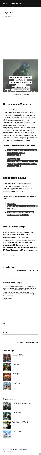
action (6, 255)
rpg (12, 255)
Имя (5, 323)
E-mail (6, 332)
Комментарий (8, 299)
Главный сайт (8, 452)
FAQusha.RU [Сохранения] (12, 3)
